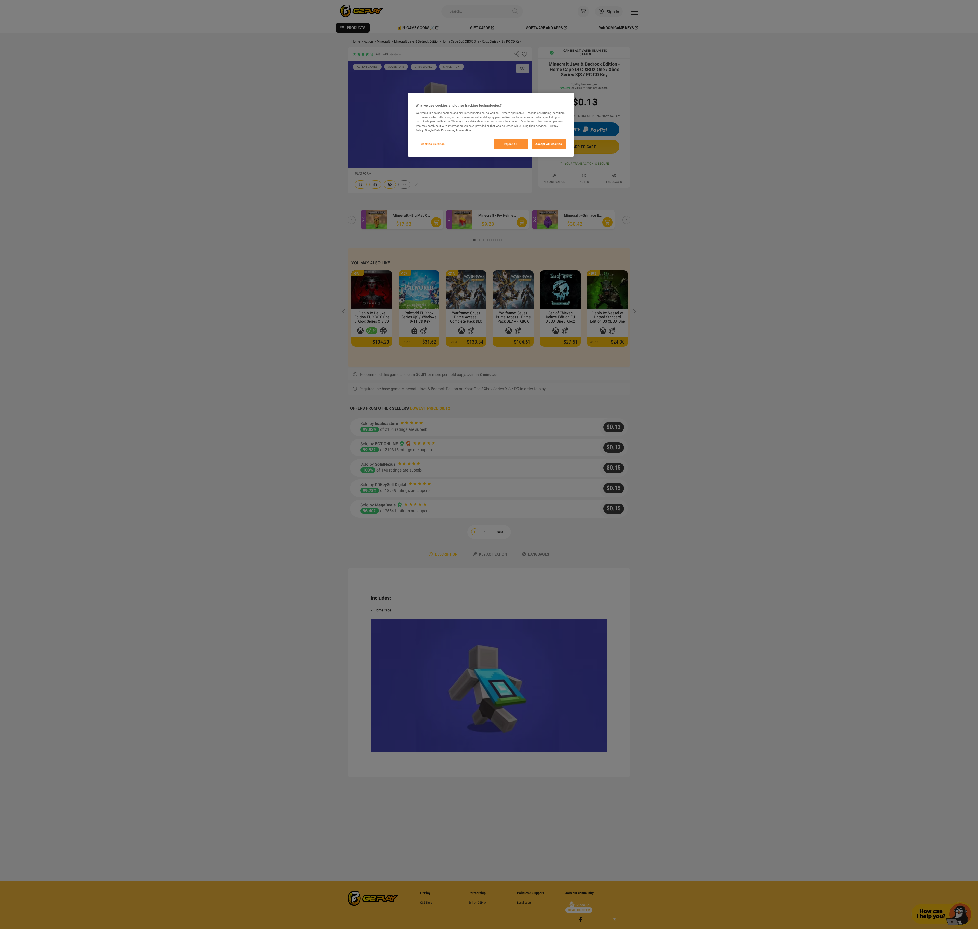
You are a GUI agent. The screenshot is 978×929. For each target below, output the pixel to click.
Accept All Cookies (548, 144)
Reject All (511, 144)
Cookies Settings (433, 144)
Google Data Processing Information (448, 130)
